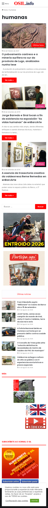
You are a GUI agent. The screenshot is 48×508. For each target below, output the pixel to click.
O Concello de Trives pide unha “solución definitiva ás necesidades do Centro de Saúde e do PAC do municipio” (31, 347)
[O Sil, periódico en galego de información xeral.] (24, 3)
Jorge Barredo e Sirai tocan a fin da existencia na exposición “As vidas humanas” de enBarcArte (22, 119)
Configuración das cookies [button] (17, 501)
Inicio (5, 10)
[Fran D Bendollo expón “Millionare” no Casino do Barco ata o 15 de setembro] (8, 305)
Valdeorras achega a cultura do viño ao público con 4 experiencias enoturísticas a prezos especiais (30, 361)
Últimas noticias (24, 294)
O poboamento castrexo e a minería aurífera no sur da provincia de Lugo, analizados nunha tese (20, 59)
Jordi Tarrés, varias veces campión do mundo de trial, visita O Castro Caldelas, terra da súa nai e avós (31, 318)
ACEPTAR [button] (35, 500)
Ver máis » (9, 80)
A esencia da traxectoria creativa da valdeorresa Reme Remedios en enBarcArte (24, 176)
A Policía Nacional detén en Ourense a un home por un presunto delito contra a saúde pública (31, 332)
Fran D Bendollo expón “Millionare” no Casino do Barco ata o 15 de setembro (31, 304)
